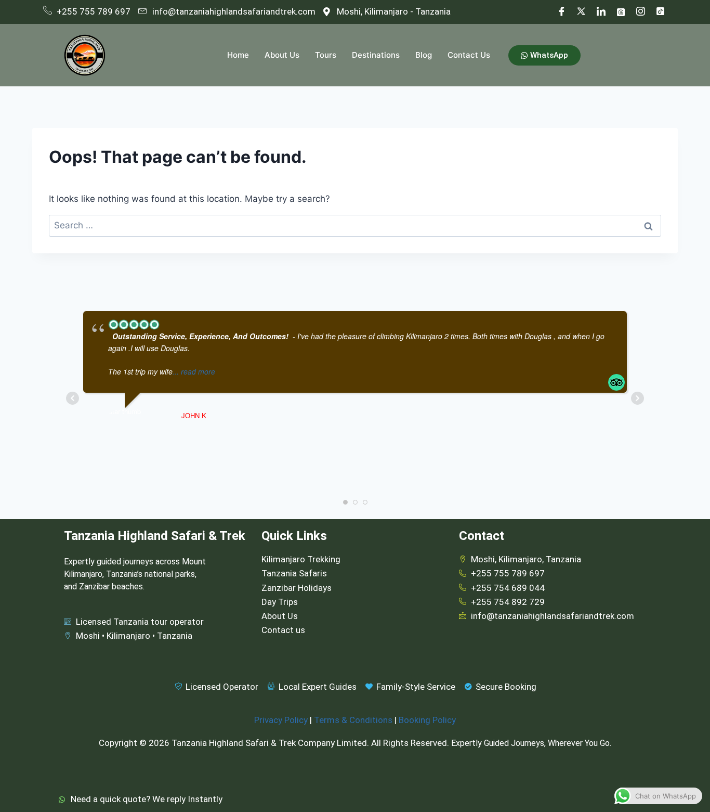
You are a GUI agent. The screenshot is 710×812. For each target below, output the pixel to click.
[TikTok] (660, 12)
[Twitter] (581, 12)
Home (238, 55)
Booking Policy (427, 720)
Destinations (376, 55)
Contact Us (469, 55)
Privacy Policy (281, 720)
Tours (325, 55)
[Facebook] (561, 12)
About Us (282, 55)
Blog (423, 55)
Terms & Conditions (353, 720)
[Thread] (620, 12)
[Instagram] (640, 12)
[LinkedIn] (601, 12)
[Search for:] (355, 225)
